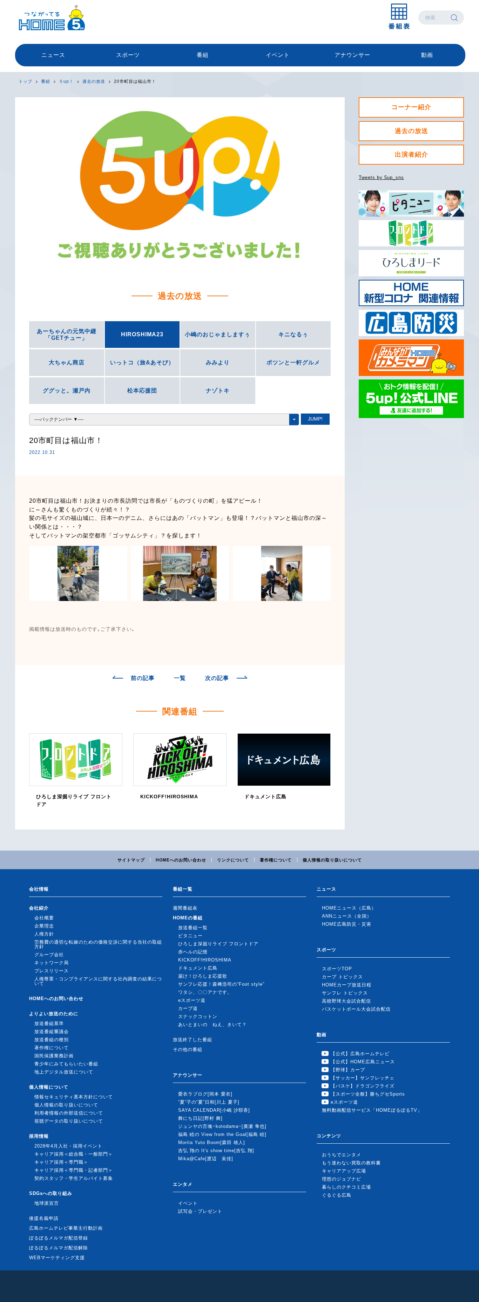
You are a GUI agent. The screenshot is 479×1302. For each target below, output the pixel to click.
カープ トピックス (342, 976)
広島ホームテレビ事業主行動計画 (66, 1228)
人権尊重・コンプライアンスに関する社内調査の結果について (98, 981)
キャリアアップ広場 (344, 1171)
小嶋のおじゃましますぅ (217, 334)
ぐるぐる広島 (336, 1195)
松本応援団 (142, 391)
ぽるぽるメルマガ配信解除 (58, 1247)
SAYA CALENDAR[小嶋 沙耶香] (214, 1110)
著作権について (276, 860)
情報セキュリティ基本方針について (73, 1097)
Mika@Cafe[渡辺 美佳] (205, 1158)
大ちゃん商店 (67, 362)
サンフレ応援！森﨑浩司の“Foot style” (221, 984)
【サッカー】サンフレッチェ (362, 1078)
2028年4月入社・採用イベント (68, 1146)
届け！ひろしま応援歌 (202, 976)
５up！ (66, 81)
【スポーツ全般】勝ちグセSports (368, 1094)
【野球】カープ (348, 1070)
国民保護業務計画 (54, 1055)
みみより (218, 362)
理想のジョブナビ (341, 1179)
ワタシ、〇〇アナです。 (205, 992)
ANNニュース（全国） (347, 916)
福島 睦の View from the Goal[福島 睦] (222, 1134)
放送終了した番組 (192, 1039)
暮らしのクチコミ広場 (346, 1187)
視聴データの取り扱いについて (68, 1121)
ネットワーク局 (51, 962)
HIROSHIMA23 (142, 334)
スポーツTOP (337, 968)
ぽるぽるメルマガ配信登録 (58, 1238)
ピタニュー (190, 935)
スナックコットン (197, 1016)
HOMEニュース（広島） (349, 908)
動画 (427, 55)
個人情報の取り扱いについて (332, 860)
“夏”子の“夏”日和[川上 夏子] (209, 1102)
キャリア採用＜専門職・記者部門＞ (73, 1170)
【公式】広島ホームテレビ (360, 1053)
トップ (25, 81)
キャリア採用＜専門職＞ (61, 1162)
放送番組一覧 (193, 927)
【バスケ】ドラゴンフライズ (362, 1086)
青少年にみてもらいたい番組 (66, 1064)
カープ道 (188, 1008)
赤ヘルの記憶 (193, 952)
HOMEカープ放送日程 (346, 985)
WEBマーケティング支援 (57, 1257)
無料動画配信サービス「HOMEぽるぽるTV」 (372, 1110)
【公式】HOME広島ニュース (363, 1061)
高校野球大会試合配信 (346, 1001)
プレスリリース (51, 971)
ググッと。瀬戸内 (66, 391)
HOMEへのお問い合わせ (181, 860)
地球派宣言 (46, 1203)
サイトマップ (131, 860)
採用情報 (39, 1136)
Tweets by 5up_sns (381, 177)
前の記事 (143, 678)
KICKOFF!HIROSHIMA (204, 960)
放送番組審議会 (51, 1031)
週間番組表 (185, 908)
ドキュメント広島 (197, 968)
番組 (203, 55)
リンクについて (233, 860)
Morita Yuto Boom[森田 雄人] (211, 1142)
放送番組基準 (49, 1023)
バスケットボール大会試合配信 (356, 1009)
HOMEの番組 (188, 918)
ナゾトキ (218, 391)
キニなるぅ (293, 334)
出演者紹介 (411, 154)
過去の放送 (93, 81)
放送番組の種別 (51, 1039)
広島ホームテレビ (52, 17)
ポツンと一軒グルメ (293, 362)
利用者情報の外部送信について (68, 1113)
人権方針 (44, 934)
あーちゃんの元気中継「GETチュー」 (66, 334)
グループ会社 (49, 954)
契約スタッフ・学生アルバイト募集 (73, 1178)
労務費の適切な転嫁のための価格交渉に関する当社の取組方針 (98, 944)
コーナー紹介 (411, 107)
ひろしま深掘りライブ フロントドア (218, 943)
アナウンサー (352, 55)
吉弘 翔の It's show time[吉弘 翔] (216, 1150)
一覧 (180, 678)
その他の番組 (187, 1049)
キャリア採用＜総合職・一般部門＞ (73, 1154)
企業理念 (44, 926)
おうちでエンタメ (341, 1154)
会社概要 (44, 918)
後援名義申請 (44, 1218)
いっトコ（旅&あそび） (142, 362)
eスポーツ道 (191, 1000)
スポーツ (128, 55)
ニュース (53, 55)
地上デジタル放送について (63, 1072)
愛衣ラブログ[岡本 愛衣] (205, 1094)
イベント (278, 55)
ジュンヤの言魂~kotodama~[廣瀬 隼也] (222, 1126)
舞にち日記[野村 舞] (200, 1118)
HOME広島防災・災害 (346, 924)
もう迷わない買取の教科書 (351, 1163)
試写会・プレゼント (200, 1211)
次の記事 (217, 678)
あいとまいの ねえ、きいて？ (212, 1024)
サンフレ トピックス (345, 993)
